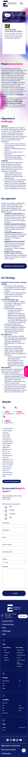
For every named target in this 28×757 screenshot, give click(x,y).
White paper (7, 631)
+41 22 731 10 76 (8, 617)
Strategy (5, 678)
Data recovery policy (8, 750)
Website (4, 727)
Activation (6, 657)
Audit (5, 650)
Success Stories (8, 621)
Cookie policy (6, 753)
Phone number (6, 544)
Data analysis (20, 652)
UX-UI (3, 730)
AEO (3, 708)
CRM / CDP (6, 660)
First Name (5, 523)
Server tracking (20, 650)
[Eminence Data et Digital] (14, 608)
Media (3, 688)
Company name (7, 552)
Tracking (19, 657)
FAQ (4, 634)
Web (3, 724)
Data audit (19, 666)
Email (3, 537)
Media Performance (20, 663)
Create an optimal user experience (14, 143)
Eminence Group (8, 624)
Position (4, 559)
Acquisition (5, 700)
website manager (9, 89)
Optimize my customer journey (14, 266)
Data (3, 644)
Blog (4, 628)
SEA (3, 710)
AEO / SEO (4, 703)
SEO (3, 705)
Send (15, 593)
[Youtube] (20, 740)
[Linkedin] (7, 740)
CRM (23, 303)
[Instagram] (10, 740)
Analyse (6, 655)
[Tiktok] (17, 740)
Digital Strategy (5, 681)
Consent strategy (21, 660)
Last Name (5, 530)
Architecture (7, 652)
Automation (5, 713)
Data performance (21, 655)
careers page (6, 499)
